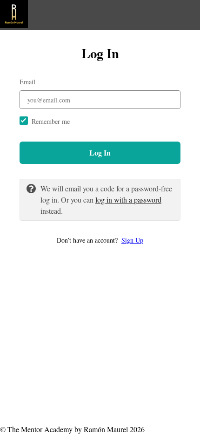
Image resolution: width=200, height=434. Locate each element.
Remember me (51, 121)
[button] (100, 240)
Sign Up (132, 240)
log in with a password (128, 199)
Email (27, 81)
